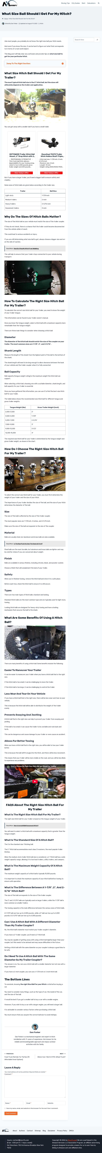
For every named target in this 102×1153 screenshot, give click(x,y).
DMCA (71, 1131)
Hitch (41, 23)
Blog (44, 1131)
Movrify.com (72, 1140)
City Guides (76, 3)
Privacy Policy (62, 1131)
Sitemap (38, 1131)
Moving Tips (65, 3)
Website (50, 1103)
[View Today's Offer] (22, 173)
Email (28, 1103)
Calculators (91, 3)
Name (8, 1103)
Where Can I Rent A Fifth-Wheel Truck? (51, 1055)
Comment (8, 1074)
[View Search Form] (98, 3)
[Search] (97, 40)
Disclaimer (51, 1131)
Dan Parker (35, 1032)
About (15, 1131)
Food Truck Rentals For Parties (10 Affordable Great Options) (16, 1056)
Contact (30, 1131)
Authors (22, 1131)
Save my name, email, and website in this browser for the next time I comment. (32, 1108)
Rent (83, 3)
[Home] (2, 18)
